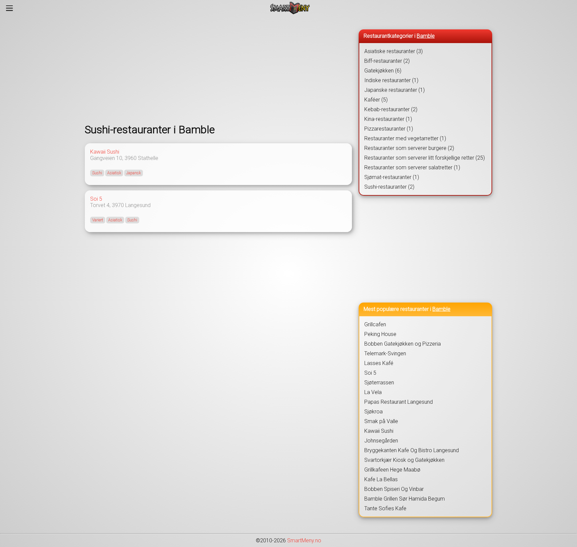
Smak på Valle (381, 421)
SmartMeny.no (304, 540)
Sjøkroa (373, 411)
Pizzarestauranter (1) (388, 129)
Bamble (426, 36)
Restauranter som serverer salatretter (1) (412, 167)
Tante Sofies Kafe (385, 508)
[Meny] (9, 8)
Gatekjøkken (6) (382, 70)
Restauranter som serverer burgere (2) (409, 148)
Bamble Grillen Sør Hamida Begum (404, 499)
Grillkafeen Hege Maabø (392, 470)
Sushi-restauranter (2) (389, 187)
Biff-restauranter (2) (387, 61)
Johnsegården (381, 440)
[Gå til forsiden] (290, 8)
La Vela (373, 392)
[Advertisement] (218, 69)
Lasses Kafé (378, 363)
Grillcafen (375, 324)
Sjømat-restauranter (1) (391, 177)
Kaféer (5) (376, 100)
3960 (131, 158)
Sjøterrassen (379, 382)
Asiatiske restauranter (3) (393, 51)
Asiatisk (114, 173)
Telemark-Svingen (385, 353)
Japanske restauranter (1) (394, 90)
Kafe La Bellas (381, 479)
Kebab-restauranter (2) (390, 109)
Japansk (133, 173)
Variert (97, 220)
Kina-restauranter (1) (388, 119)
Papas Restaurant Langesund (398, 402)
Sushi (97, 173)
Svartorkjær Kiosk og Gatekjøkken (404, 460)
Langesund (138, 205)
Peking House (380, 334)
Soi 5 (96, 199)
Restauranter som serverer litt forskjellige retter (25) (424, 158)
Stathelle (148, 158)
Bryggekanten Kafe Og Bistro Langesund (411, 450)
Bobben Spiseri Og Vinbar (394, 489)
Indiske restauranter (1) (391, 80)
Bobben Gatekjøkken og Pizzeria (402, 344)
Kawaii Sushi (104, 152)
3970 (118, 205)
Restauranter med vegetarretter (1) (405, 138)
